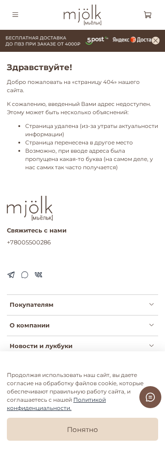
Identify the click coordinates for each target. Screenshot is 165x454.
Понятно (82, 429)
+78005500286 (29, 242)
